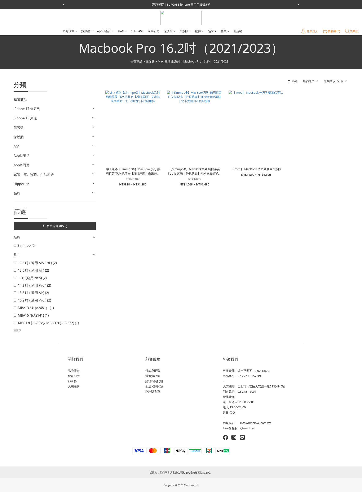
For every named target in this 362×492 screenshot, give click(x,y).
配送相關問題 (154, 386)
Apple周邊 (21, 165)
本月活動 (68, 31)
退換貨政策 (152, 376)
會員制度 (74, 376)
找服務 (85, 31)
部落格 (237, 31)
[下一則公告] (298, 4)
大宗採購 (74, 386)
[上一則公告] (64, 4)
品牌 (211, 31)
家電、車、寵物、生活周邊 (34, 174)
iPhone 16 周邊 (25, 118)
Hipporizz (21, 183)
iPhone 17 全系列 (27, 108)
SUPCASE (137, 31)
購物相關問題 (154, 381)
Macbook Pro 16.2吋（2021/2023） (207, 61)
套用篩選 (56, 226)
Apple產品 (104, 31)
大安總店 (229, 386)
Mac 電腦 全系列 (169, 61)
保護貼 (183, 31)
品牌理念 (74, 371)
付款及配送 (152, 371)
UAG (121, 31)
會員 (223, 31)
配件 (198, 31)
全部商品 (136, 61)
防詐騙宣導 (152, 392)
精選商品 (20, 99)
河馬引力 (153, 31)
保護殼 (168, 31)
